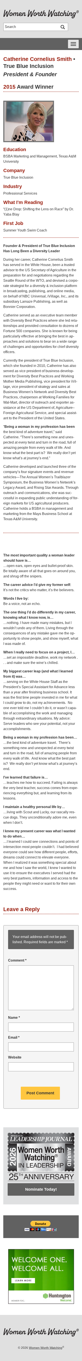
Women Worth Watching (45, 1347)
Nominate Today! (41, 1189)
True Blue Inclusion (28, 66)
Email (13, 1037)
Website (14, 1057)
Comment (17, 960)
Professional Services (20, 193)
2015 (9, 87)
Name (14, 1017)
